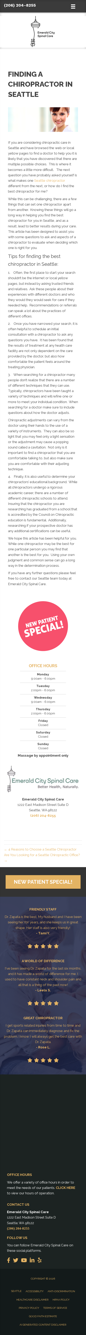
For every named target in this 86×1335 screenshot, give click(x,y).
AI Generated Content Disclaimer (43, 1324)
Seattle (16, 1291)
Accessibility (35, 1291)
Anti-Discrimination (61, 1291)
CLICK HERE (65, 1188)
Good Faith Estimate (43, 1316)
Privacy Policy (29, 1307)
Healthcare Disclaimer (32, 1299)
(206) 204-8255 (20, 5)
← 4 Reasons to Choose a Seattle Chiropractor (40, 849)
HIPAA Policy (61, 1299)
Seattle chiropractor (49, 181)
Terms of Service (55, 1307)
